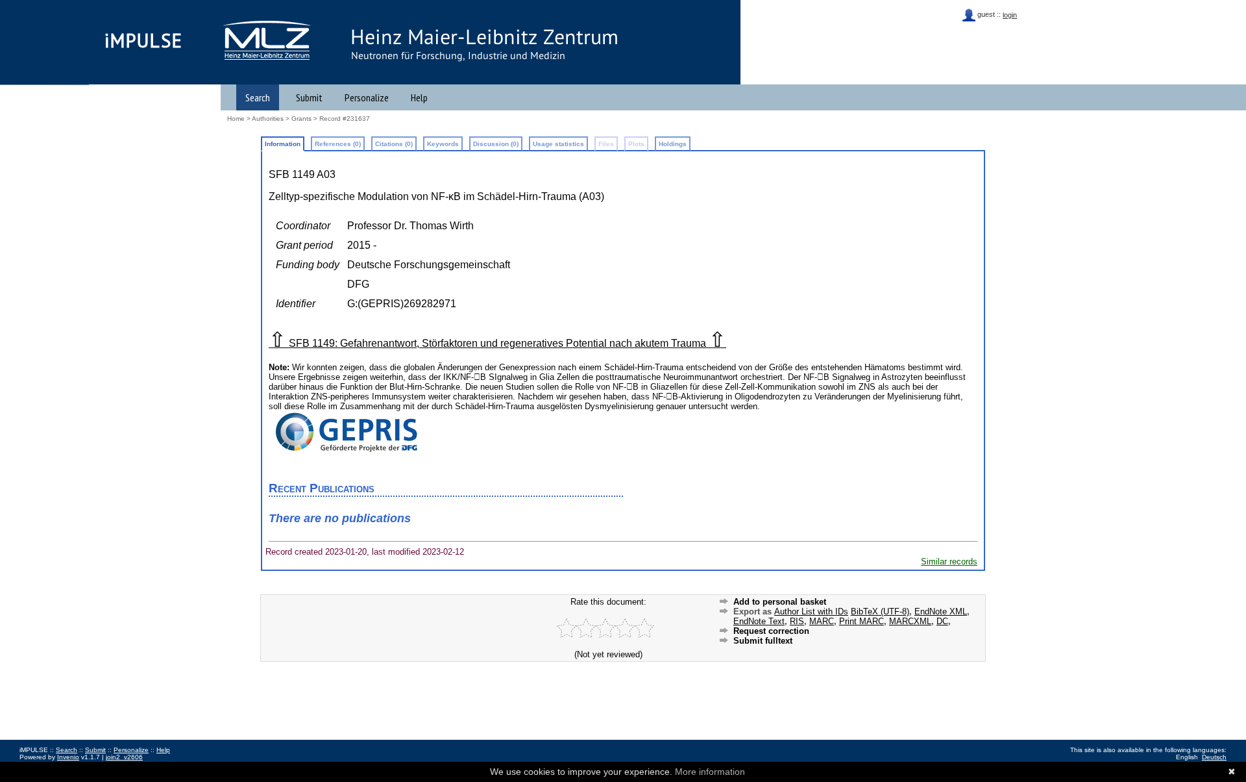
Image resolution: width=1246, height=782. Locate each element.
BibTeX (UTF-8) (880, 611)
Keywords (443, 143)
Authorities (268, 118)
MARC (821, 621)
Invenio (68, 757)
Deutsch (1214, 757)
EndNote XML (940, 611)
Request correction (771, 631)
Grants (301, 118)
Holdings (673, 143)
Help (419, 97)
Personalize (367, 97)
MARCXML (910, 621)
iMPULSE (143, 40)
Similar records (949, 561)
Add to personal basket (779, 602)
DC (942, 621)
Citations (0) (394, 143)
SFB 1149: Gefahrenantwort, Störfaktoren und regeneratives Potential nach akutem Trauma (497, 343)
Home (236, 118)
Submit (309, 97)
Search (257, 97)
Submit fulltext (762, 641)
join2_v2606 (124, 757)
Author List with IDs (811, 611)
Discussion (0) (496, 143)
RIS (797, 621)
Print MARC (861, 621)
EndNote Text (759, 621)
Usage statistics (558, 143)
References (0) (338, 143)
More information (710, 771)
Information (282, 143)
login (1010, 15)
